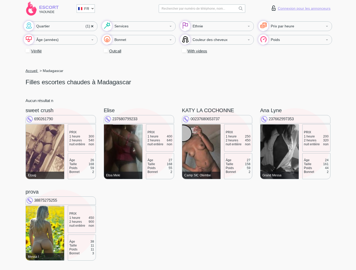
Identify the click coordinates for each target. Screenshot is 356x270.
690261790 (43, 119)
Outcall (115, 51)
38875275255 (45, 200)
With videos (197, 51)
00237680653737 (205, 119)
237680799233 (124, 119)
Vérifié (36, 51)
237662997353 (281, 119)
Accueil (32, 71)
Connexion (304, 8)
